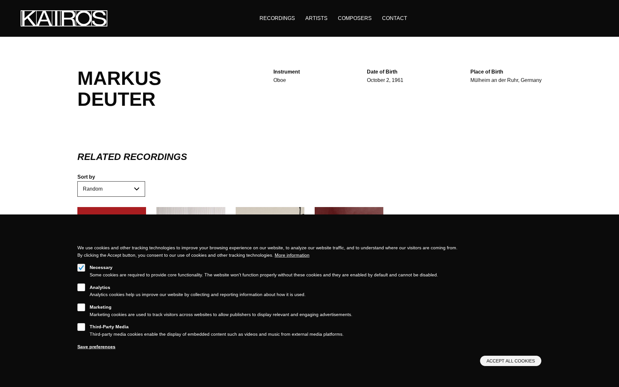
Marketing (101, 307)
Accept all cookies (510, 360)
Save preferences (96, 346)
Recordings (277, 18)
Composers (355, 18)
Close (538, 239)
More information (292, 254)
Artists (316, 18)
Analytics (100, 287)
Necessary (101, 267)
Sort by (86, 177)
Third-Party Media (109, 326)
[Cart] (579, 18)
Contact (394, 18)
